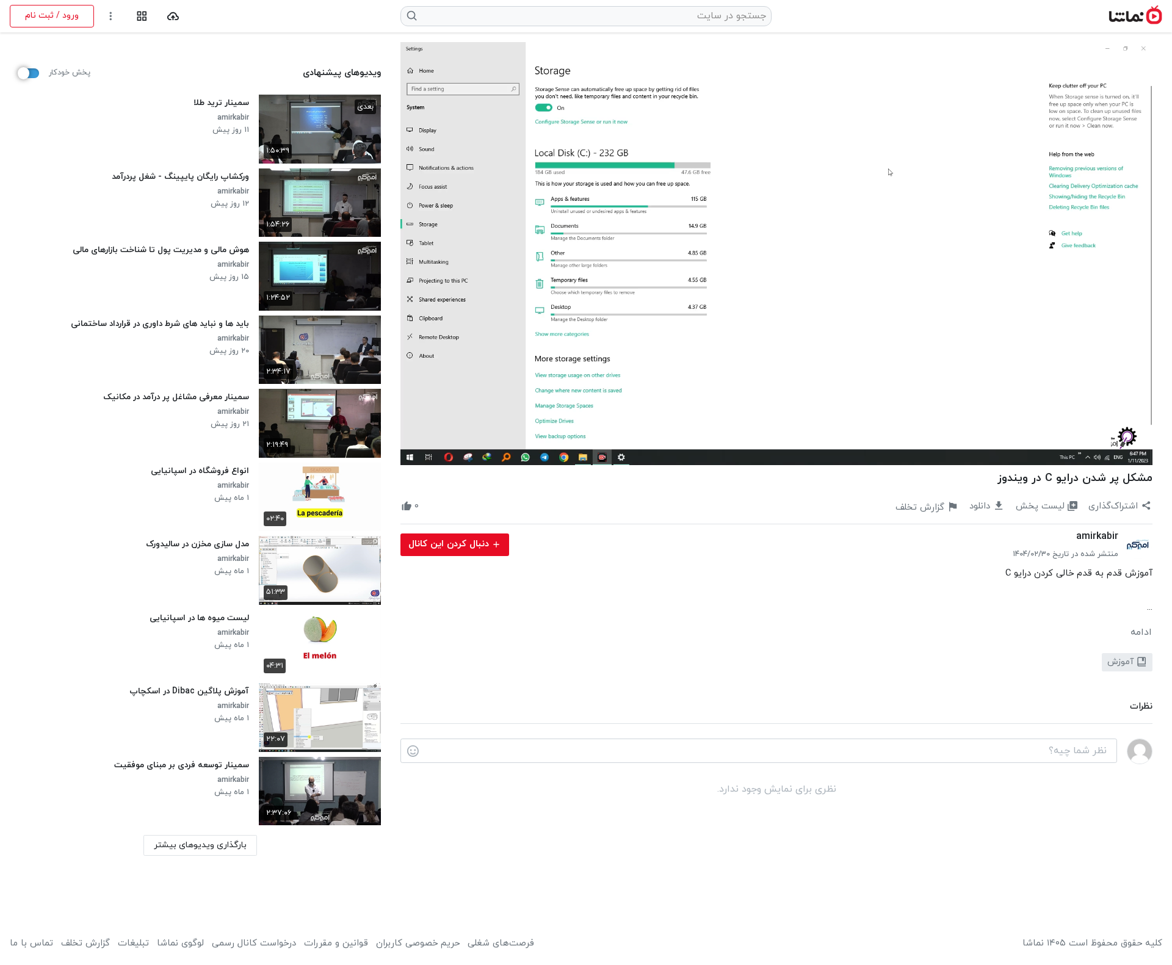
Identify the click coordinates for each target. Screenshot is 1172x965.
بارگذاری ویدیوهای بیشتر (200, 845)
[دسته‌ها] (142, 16)
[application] (776, 253)
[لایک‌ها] (429, 506)
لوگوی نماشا (180, 944)
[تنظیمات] (110, 16)
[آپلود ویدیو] (173, 16)
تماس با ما (31, 944)
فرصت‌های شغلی (501, 944)
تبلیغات (133, 944)
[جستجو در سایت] (412, 16)
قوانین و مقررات (336, 944)
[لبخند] (412, 751)
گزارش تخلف (85, 944)
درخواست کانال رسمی (254, 944)
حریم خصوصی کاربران (418, 944)
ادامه (1141, 632)
